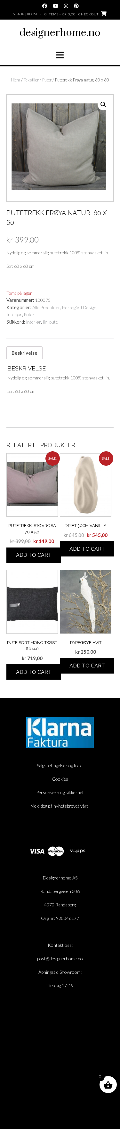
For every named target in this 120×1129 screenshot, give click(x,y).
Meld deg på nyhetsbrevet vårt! (60, 806)
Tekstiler (31, 79)
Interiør (14, 314)
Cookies (60, 779)
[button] (60, 55)
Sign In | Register (27, 14)
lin (45, 322)
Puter (47, 79)
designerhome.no (60, 32)
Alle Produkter (46, 307)
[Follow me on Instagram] (66, 6)
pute (53, 322)
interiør (33, 322)
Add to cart (34, 555)
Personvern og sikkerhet (60, 792)
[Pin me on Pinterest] (76, 6)
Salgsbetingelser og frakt (60, 765)
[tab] (24, 352)
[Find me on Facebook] (44, 6)
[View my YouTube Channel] (55, 6)
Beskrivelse (24, 353)
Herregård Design (79, 307)
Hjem (15, 79)
